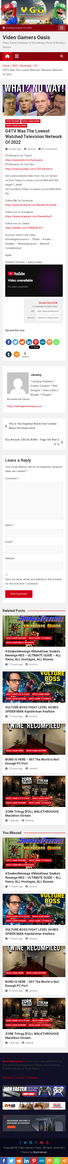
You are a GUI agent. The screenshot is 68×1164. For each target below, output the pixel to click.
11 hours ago (16, 664)
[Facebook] (9, 339)
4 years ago (15, 149)
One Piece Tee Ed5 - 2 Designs (20, 1077)
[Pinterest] (36, 339)
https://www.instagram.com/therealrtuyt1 (28, 216)
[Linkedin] (29, 339)
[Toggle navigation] (16, 56)
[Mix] (49, 339)
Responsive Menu (61, 28)
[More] (17, 352)
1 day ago (14, 820)
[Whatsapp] (56, 339)
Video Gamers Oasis (26, 37)
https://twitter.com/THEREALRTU (24, 227)
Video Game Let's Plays (18, 694)
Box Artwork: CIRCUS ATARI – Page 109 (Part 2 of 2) (32, 442)
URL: (33, 311)
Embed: (31, 318)
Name (9, 525)
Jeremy (31, 149)
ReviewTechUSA (48, 302)
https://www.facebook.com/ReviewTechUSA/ (31, 205)
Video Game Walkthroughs (20, 643)
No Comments (50, 149)
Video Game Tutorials (40, 638)
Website (9, 558)
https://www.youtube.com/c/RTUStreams (28, 168)
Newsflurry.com (13, 1061)
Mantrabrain (40, 1152)
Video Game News (31, 121)
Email (9, 541)
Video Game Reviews (16, 126)
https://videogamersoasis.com (24, 406)
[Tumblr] (9, 352)
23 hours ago (16, 768)
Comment (12, 478)
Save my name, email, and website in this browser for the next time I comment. (33, 581)
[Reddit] (22, 339)
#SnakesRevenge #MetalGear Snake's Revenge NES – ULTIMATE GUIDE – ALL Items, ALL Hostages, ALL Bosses (33, 655)
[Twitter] (15, 339)
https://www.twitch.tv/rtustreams (24, 160)
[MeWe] (43, 339)
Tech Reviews (13, 121)
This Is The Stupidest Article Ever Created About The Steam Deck (32, 426)
